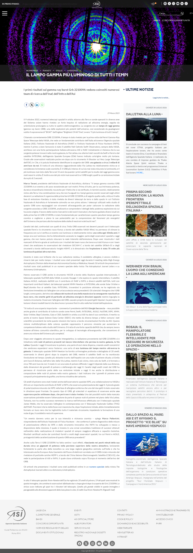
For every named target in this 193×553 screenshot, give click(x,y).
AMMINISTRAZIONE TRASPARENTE (173, 510)
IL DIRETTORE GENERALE (48, 514)
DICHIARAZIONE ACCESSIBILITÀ (132, 523)
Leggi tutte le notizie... (161, 98)
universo (72, 70)
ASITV (77, 514)
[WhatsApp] (186, 3)
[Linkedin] (182, 3)
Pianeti (47, 70)
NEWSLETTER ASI (125, 532)
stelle (59, 70)
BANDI (39, 519)
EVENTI (77, 510)
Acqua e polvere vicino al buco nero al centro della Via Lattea (50, 3)
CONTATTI (122, 510)
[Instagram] (173, 3)
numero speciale (96, 466)
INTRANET (122, 536)
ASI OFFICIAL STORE (84, 519)
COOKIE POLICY (125, 519)
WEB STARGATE (124, 528)
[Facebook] (165, 3)
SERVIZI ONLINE (82, 528)
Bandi (156, 20)
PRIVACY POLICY (125, 514)
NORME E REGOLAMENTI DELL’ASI (52, 528)
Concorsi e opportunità (176, 20)
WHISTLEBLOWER (164, 514)
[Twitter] (169, 3)
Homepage (32, 70)
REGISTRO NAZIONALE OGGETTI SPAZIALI (90, 534)
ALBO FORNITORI (82, 523)
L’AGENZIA (41, 510)
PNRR (159, 523)
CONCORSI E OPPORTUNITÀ (50, 523)
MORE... (140, 172)
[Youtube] (177, 3)
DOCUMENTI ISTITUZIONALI (50, 532)
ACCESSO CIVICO (164, 519)
